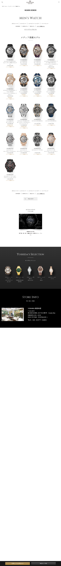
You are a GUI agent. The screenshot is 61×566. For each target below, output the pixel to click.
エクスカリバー (23, 23)
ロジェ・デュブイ (8, 6)
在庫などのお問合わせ (18, 563)
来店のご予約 (43, 563)
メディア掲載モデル (41, 26)
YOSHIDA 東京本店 (34, 308)
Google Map (51, 312)
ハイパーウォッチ (44, 23)
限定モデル (32, 26)
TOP (3, 6)
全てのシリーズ (15, 23)
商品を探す (31, 198)
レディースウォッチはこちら (30, 29)
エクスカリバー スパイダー (33, 23)
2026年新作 (18, 26)
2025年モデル (25, 26)
